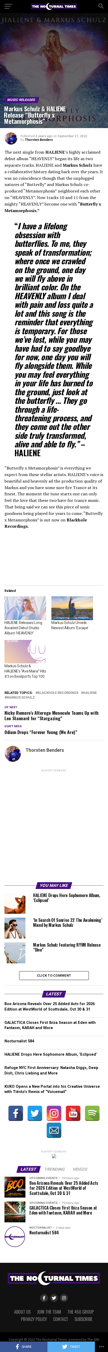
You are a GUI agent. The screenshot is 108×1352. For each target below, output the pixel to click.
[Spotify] (92, 1113)
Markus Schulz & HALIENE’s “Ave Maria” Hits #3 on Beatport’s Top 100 (25, 671)
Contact (60, 1319)
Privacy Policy (34, 1319)
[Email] (54, 1130)
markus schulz (21, 697)
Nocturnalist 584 (19, 1041)
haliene (90, 693)
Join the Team (49, 1312)
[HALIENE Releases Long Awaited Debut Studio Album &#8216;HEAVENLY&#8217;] (25, 608)
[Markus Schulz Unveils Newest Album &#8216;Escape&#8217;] (72, 608)
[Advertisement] (54, 826)
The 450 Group (80, 1312)
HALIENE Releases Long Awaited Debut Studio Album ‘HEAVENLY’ (23, 628)
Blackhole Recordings (57, 693)
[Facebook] (16, 1113)
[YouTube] (73, 1113)
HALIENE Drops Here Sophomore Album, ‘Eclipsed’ (50, 1054)
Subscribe (83, 1319)
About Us (22, 1312)
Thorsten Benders (39, 140)
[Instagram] (54, 1113)
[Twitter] (35, 1113)
